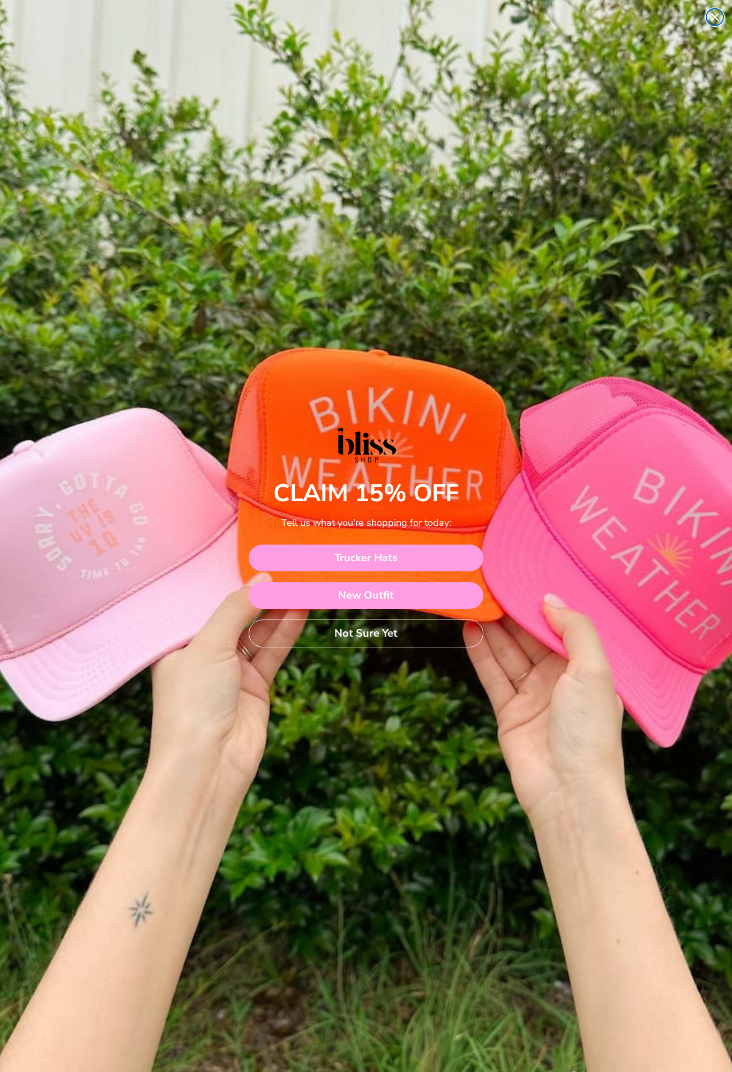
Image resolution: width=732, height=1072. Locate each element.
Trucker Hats (366, 557)
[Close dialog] (714, 17)
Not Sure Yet (366, 633)
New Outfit (366, 595)
